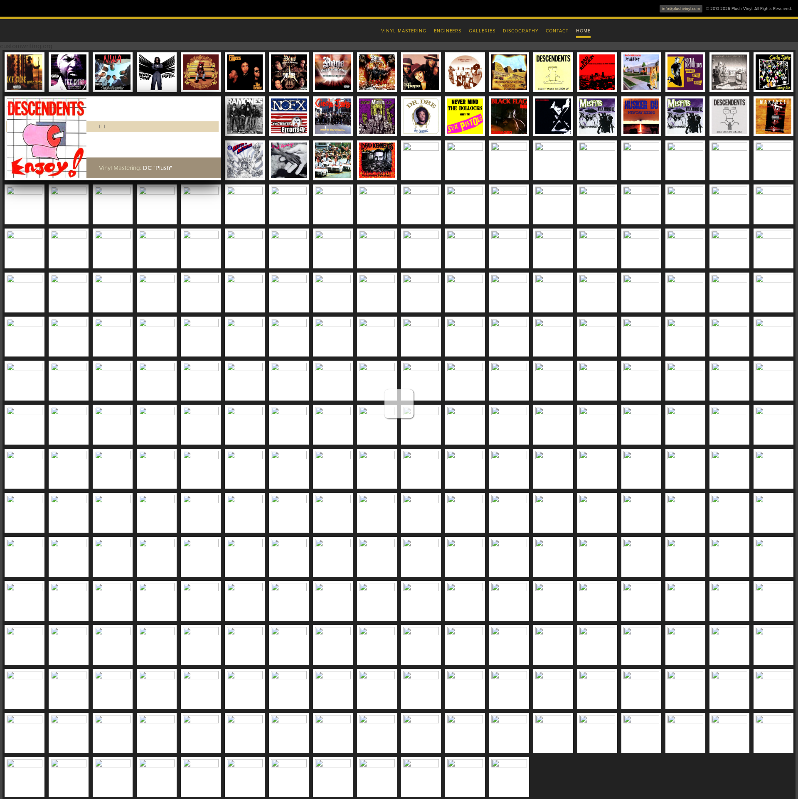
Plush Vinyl (224, 29)
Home (583, 31)
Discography (521, 31)
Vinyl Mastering (403, 31)
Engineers (448, 31)
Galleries (482, 31)
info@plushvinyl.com (681, 8)
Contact (557, 31)
